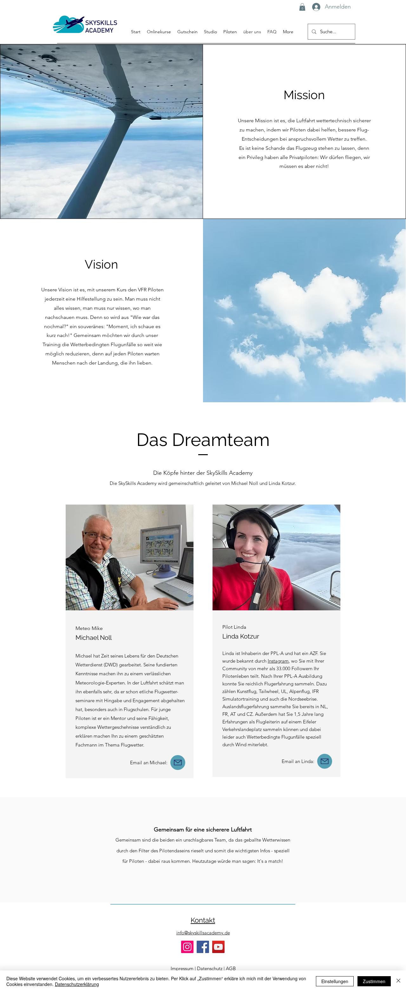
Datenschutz (209, 968)
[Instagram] (187, 947)
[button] (302, 7)
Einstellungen (334, 981)
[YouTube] (218, 947)
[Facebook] (203, 947)
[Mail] (177, 762)
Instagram (278, 661)
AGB (231, 968)
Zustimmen (374, 981)
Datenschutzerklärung (77, 984)
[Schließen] (398, 981)
